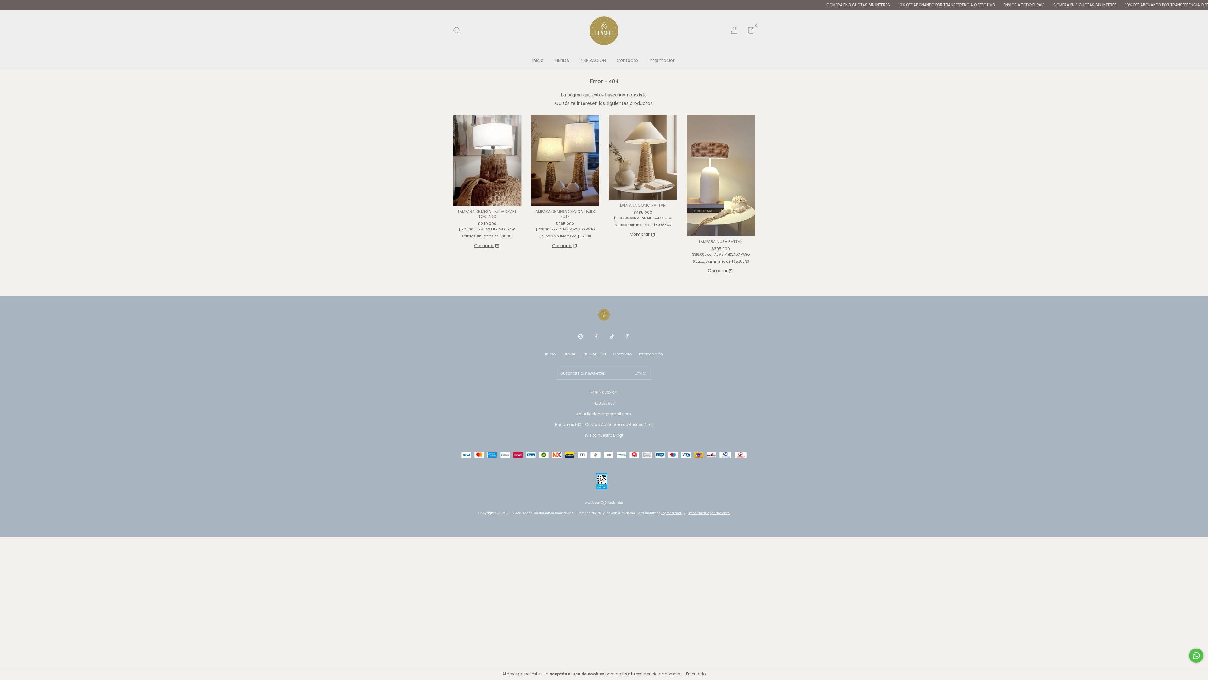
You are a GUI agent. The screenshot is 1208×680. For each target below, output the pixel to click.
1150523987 (604, 403)
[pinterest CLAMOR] (627, 336)
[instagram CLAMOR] (580, 336)
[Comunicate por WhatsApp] (1196, 656)
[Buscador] (459, 31)
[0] (749, 31)
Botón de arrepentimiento (709, 513)
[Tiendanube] (604, 503)
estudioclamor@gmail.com (604, 413)
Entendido (696, 674)
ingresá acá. (671, 513)
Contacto (627, 60)
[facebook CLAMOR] (596, 336)
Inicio (538, 60)
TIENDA (561, 60)
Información (662, 60)
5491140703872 (604, 392)
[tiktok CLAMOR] (611, 336)
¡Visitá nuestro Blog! (604, 435)
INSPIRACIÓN (593, 60)
